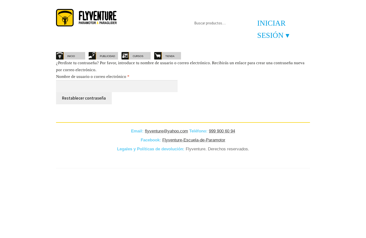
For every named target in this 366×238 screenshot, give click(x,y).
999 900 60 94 (222, 131)
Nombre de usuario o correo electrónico (103, 76)
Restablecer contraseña (84, 98)
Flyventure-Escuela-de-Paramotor (193, 140)
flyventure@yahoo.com (166, 131)
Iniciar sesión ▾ (273, 29)
